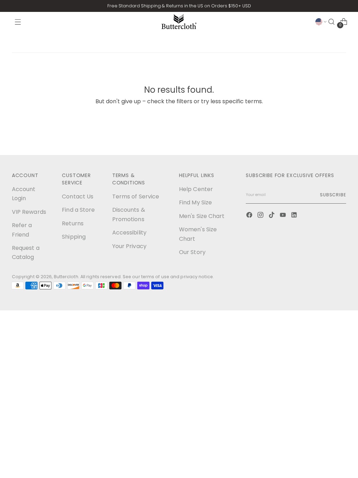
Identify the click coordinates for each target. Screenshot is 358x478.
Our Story (192, 252)
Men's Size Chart (202, 216)
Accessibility (129, 233)
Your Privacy (129, 246)
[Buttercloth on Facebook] (250, 215)
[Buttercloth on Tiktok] (272, 215)
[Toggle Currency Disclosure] (321, 21)
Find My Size (195, 202)
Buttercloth (66, 277)
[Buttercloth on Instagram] (261, 215)
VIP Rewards (29, 212)
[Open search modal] (331, 21)
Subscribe (333, 195)
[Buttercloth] (179, 21)
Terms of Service (135, 196)
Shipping (74, 237)
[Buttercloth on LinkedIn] (295, 215)
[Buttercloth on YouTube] (283, 215)
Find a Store (78, 210)
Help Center (196, 189)
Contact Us (77, 196)
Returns (73, 223)
